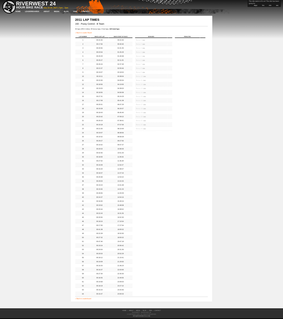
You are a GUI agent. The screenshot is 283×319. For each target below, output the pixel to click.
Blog (66, 11)
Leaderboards (32, 11)
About (47, 11)
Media (56, 11)
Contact (85, 11)
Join (75, 11)
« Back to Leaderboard (83, 298)
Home (18, 11)
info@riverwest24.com (141, 316)
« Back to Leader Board (83, 33)
